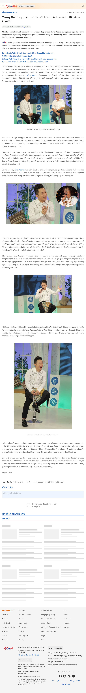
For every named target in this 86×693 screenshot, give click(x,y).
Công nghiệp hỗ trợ (48, 615)
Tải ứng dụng (56, 681)
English (43, 636)
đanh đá (49, 482)
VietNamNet (18, 482)
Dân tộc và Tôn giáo (9, 627)
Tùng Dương (32, 75)
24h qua (66, 627)
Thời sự (4, 619)
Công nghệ (23, 623)
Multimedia (68, 619)
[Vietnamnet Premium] (8, 611)
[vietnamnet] (11, 7)
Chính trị (5, 615)
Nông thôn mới (46, 623)
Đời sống (22, 610)
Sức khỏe (22, 619)
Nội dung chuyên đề (48, 631)
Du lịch (21, 631)
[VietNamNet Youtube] (64, 677)
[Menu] (3, 6)
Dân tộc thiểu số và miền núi (51, 627)
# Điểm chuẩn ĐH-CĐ (26, 6)
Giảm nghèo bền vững (49, 619)
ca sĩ (28, 482)
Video (66, 615)
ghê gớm (59, 482)
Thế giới (5, 640)
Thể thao (5, 631)
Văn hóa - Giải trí (10, 12)
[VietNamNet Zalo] (73, 677)
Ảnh (65, 610)
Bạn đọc (22, 640)
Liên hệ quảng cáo (55, 648)
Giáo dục (5, 636)
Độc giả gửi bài (75, 681)
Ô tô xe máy (23, 627)
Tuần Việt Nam (46, 610)
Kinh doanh (6, 623)
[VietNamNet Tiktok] (69, 677)
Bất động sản (23, 636)
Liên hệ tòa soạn (25, 660)
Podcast (66, 623)
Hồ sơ (43, 640)
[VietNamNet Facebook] (60, 677)
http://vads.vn (58, 662)
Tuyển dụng (66, 684)
